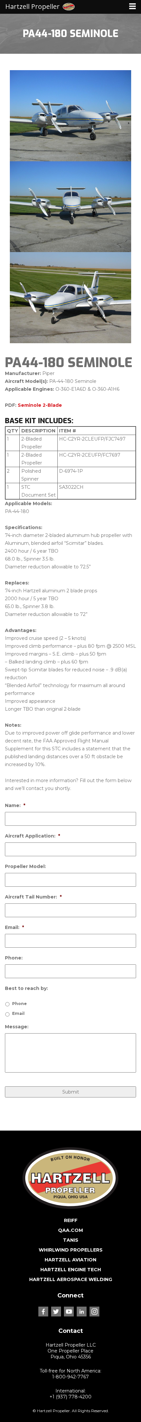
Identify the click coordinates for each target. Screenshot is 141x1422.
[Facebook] (43, 1311)
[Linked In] (82, 1311)
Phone (19, 1003)
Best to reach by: (26, 988)
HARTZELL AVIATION (70, 1260)
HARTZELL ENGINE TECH (70, 1270)
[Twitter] (56, 1311)
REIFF (70, 1220)
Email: (14, 927)
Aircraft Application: (32, 836)
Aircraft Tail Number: (33, 897)
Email (18, 1013)
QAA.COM (70, 1230)
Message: (17, 1027)
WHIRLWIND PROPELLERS (71, 1250)
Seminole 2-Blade (40, 405)
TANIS (70, 1240)
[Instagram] (94, 1311)
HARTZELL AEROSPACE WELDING (70, 1279)
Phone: (14, 958)
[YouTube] (69, 1311)
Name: (15, 805)
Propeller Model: (25, 866)
